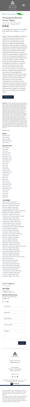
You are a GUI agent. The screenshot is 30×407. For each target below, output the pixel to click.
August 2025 (6, 161)
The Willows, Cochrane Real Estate (16, 125)
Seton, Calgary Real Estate (13, 24)
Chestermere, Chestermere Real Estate (12, 107)
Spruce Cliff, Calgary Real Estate (17, 124)
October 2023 (6, 186)
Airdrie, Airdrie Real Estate (13, 103)
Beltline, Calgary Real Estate (22, 104)
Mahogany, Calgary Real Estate (11, 242)
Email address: (8, 318)
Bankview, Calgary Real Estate (10, 104)
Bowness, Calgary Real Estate (7, 105)
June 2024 (5, 175)
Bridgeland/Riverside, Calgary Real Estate (13, 210)
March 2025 (5, 168)
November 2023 (7, 184)
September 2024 (7, 172)
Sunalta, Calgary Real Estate (10, 269)
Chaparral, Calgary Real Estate (10, 214)
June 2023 (5, 193)
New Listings (5, 137)
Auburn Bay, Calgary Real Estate (11, 203)
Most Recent (5, 147)
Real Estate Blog (7, 140)
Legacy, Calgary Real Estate (12, 116)
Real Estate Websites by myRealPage (15, 381)
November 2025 (6, 158)
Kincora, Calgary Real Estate (10, 239)
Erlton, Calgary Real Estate (9, 228)
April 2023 (5, 197)
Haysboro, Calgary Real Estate (10, 235)
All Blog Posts (6, 135)
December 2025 (6, 156)
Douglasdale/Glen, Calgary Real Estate (17, 111)
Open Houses (6, 139)
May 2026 (5, 151)
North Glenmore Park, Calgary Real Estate (14, 246)
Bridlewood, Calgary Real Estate (11, 106)
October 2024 (6, 170)
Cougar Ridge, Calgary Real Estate (13, 110)
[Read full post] (15, 15)
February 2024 (6, 183)
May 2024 (5, 177)
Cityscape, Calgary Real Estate (10, 218)
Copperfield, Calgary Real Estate (11, 221)
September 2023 (7, 188)
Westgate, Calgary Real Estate (10, 276)
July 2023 (5, 191)
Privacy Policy (24, 380)
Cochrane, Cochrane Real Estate (11, 219)
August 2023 (6, 190)
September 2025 (7, 160)
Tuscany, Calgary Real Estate (15, 126)
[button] (3, 301)
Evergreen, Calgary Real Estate (11, 232)
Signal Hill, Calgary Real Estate (10, 265)
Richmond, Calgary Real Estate (12, 120)
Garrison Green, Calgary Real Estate (16, 113)
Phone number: (8, 324)
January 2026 (6, 154)
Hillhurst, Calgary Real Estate (15, 114)
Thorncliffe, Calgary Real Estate (11, 272)
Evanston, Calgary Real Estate (15, 112)
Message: (6, 330)
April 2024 (5, 179)
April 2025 (5, 167)
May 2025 (5, 165)
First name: (7, 306)
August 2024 (6, 174)
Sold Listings (5, 142)
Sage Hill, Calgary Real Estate (21, 121)
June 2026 (5, 149)
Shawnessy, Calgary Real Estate (18, 123)
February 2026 (6, 153)
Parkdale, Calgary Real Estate (15, 118)
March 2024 (5, 181)
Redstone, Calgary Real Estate (10, 253)
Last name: (7, 312)
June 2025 (5, 163)
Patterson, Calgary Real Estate (10, 249)
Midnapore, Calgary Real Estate (11, 117)
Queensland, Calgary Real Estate (13, 119)
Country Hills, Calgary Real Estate (11, 225)
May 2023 (5, 195)
